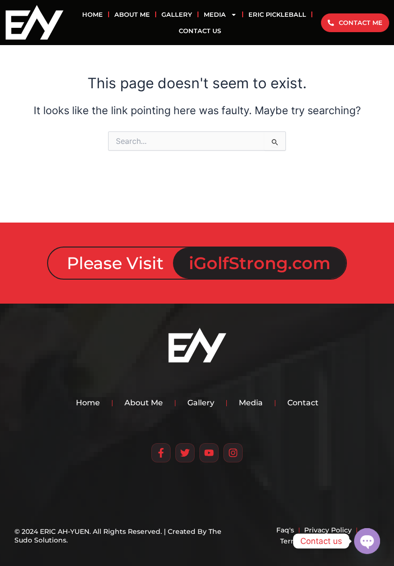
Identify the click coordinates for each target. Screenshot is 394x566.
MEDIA (215, 14)
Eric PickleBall (277, 14)
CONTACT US (200, 31)
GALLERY (176, 14)
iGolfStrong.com (260, 263)
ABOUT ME (132, 14)
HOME (92, 14)
